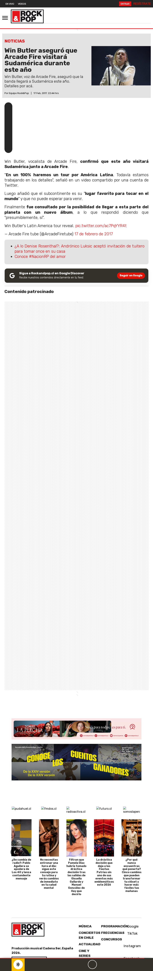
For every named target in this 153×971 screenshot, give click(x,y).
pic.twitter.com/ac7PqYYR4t (101, 225)
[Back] (74, 964)
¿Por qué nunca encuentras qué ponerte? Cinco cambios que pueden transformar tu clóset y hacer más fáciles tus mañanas (131, 875)
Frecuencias (112, 933)
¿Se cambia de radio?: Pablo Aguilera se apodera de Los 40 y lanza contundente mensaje (21, 869)
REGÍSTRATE (142, 3)
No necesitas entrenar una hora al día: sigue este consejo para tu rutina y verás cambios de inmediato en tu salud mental (49, 874)
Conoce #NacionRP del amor (40, 256)
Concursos (111, 939)
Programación (114, 926)
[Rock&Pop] (27, 16)
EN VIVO (10, 3)
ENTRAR (125, 3)
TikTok (132, 933)
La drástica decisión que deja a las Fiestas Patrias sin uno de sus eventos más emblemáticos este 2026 (104, 872)
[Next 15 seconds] (101, 964)
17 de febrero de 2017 (93, 234)
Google (132, 926)
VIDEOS (22, 3)
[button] (72, 958)
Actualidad (89, 944)
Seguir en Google (131, 275)
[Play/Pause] (92, 964)
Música (85, 926)
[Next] (110, 964)
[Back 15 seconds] (83, 964)
